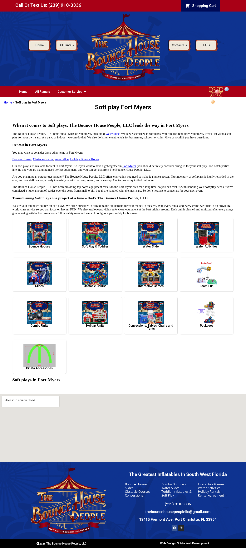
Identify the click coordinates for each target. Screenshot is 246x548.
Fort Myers (129, 166)
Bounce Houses (22, 159)
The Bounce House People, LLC (63, 543)
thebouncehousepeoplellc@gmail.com (177, 511)
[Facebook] (174, 528)
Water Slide (113, 133)
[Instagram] (181, 528)
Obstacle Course (43, 159)
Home (23, 92)
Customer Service (70, 92)
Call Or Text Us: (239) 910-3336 (48, 5)
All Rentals (42, 92)
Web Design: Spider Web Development (184, 543)
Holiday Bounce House (84, 159)
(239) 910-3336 (178, 504)
